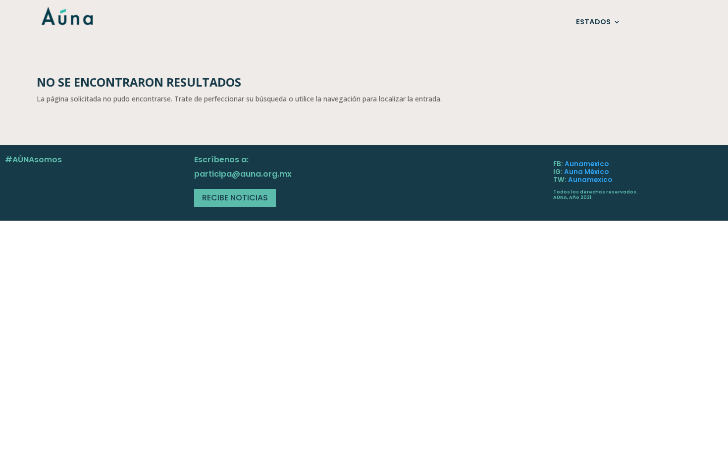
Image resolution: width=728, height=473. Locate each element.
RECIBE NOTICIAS (235, 197)
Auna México (586, 172)
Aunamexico (587, 164)
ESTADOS (593, 22)
